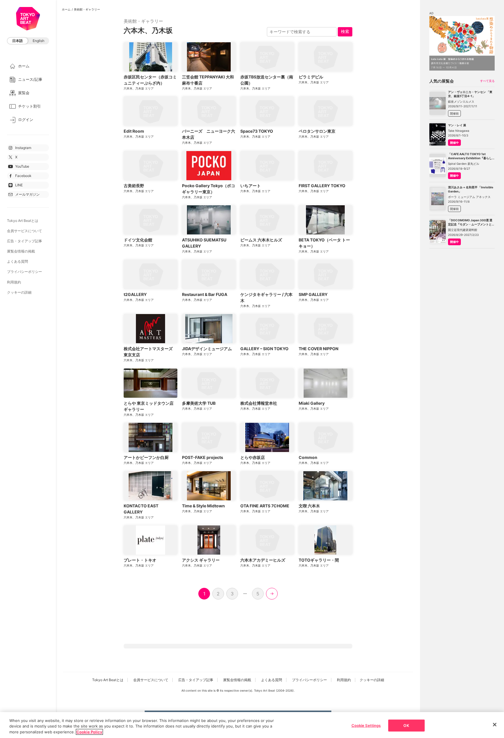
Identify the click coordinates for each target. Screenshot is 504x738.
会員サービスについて (24, 231)
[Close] (494, 724)
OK (406, 725)
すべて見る (487, 81)
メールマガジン (27, 194)
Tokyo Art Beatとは (22, 220)
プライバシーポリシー (24, 271)
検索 (345, 31)
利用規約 (14, 282)
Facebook (23, 175)
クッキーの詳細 (19, 292)
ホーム (66, 9)
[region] (252, 725)
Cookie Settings (366, 725)
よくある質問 (17, 261)
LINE (19, 185)
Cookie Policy (89, 732)
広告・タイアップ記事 (24, 241)
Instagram (23, 148)
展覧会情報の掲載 (21, 251)
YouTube (22, 166)
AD (431, 13)
